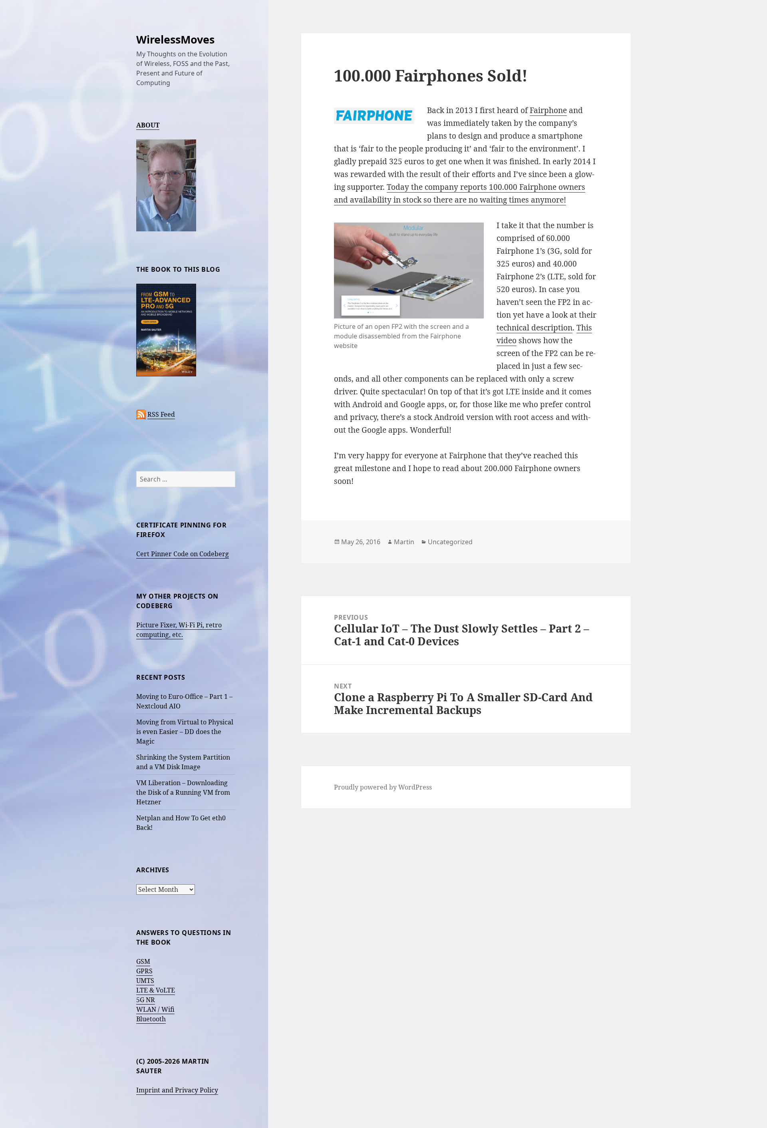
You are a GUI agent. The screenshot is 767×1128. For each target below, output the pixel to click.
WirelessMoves (175, 39)
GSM (143, 961)
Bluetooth (151, 1019)
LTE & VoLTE (155, 990)
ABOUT (147, 125)
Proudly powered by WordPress (383, 787)
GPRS (144, 971)
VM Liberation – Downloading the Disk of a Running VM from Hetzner (183, 792)
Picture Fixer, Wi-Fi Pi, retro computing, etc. (179, 630)
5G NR (145, 999)
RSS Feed (161, 414)
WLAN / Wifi (155, 1009)
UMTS (145, 980)
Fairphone (548, 110)
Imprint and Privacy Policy (177, 1090)
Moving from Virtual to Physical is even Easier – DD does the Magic (184, 732)
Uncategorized (450, 541)
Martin (404, 541)
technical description (534, 327)
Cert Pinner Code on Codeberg (182, 553)
